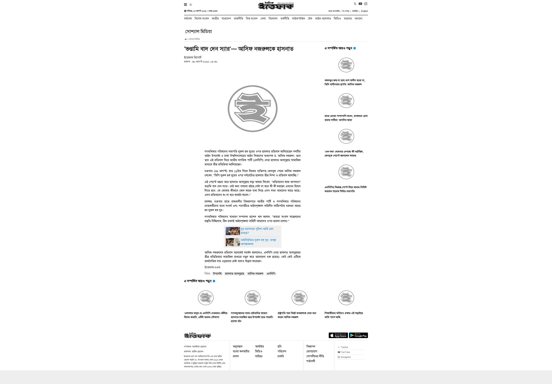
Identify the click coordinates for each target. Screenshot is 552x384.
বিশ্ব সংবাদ (252, 18)
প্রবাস (236, 356)
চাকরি (281, 356)
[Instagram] (365, 3)
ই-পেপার (346, 11)
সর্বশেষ (188, 18)
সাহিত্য (258, 356)
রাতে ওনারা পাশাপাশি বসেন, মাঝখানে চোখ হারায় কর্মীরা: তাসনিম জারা (346, 118)
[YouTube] (360, 3)
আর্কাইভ (355, 11)
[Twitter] (355, 3)
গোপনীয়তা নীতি (315, 356)
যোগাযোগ (311, 351)
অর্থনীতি (284, 18)
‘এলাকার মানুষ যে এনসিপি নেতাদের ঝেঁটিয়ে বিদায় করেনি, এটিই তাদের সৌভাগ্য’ (205, 315)
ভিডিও (337, 18)
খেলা (263, 18)
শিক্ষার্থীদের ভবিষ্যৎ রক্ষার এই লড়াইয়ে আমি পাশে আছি (344, 315)
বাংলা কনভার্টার (334, 11)
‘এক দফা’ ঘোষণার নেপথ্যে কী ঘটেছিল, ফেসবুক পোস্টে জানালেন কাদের (344, 153)
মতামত (348, 18)
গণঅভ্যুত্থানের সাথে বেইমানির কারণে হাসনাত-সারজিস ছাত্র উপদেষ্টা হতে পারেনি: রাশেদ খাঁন (252, 317)
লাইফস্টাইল (298, 18)
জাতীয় (215, 18)
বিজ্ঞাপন (310, 346)
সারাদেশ (226, 18)
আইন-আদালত (323, 18)
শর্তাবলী (310, 361)
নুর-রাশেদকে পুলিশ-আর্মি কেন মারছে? (257, 231)
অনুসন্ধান (238, 346)
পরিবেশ (282, 351)
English (364, 11)
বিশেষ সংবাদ (202, 18)
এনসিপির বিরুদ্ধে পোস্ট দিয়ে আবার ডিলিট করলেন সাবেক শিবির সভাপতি (346, 189)
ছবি (279, 346)
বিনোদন (273, 18)
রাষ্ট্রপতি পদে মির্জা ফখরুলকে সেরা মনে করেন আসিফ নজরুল (297, 315)
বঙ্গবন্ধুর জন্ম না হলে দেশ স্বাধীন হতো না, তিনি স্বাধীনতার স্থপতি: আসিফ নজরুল (345, 82)
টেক (310, 18)
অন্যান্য (358, 18)
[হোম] (185, 39)
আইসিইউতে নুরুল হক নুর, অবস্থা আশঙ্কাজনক (258, 242)
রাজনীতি (238, 18)
